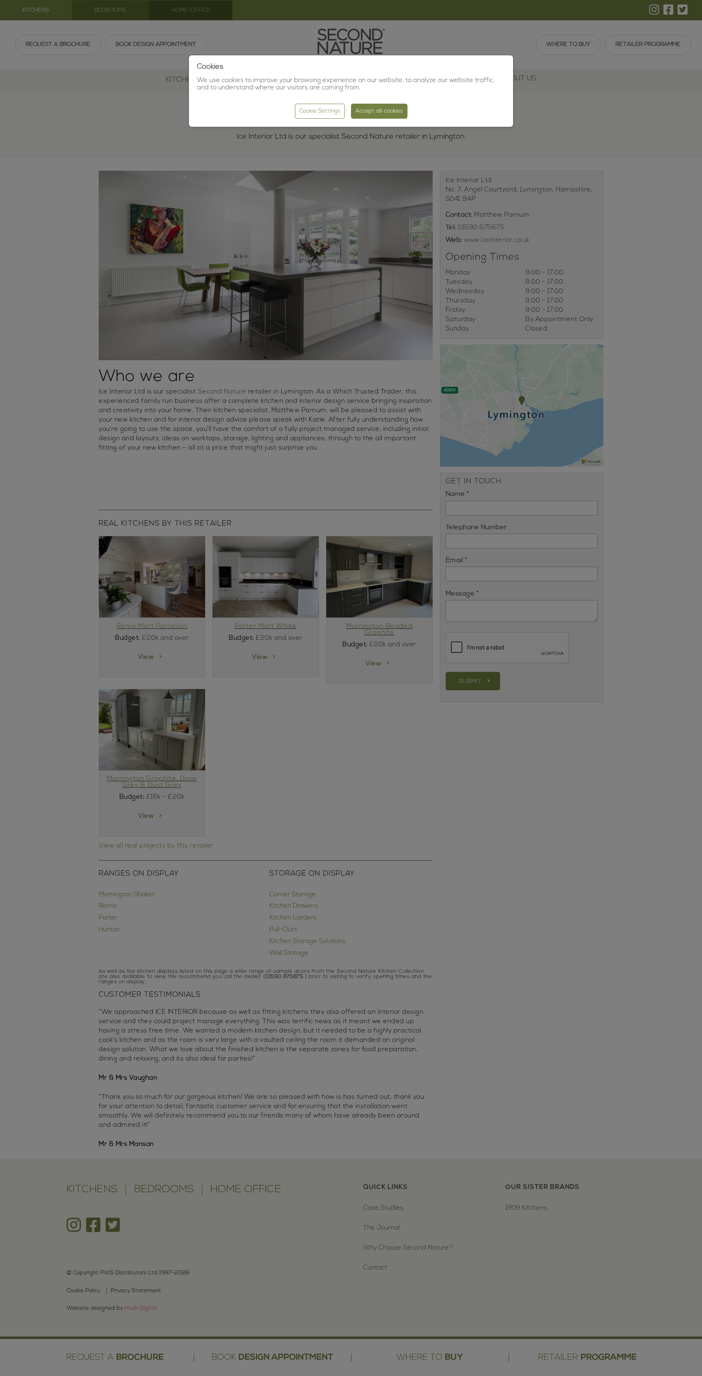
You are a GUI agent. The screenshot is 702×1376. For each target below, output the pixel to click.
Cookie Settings (319, 111)
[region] (351, 688)
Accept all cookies (379, 111)
